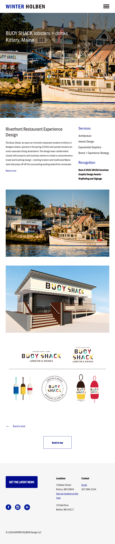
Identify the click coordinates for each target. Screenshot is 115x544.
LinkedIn (27, 507)
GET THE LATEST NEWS (21, 482)
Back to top (57, 442)
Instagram (18, 507)
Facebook (8, 507)
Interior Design (86, 141)
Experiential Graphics (89, 147)
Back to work (15, 425)
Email (84, 485)
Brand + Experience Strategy (93, 153)
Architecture (84, 136)
